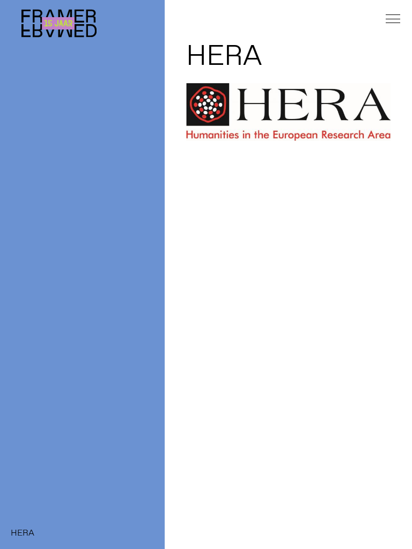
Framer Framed (59, 23)
